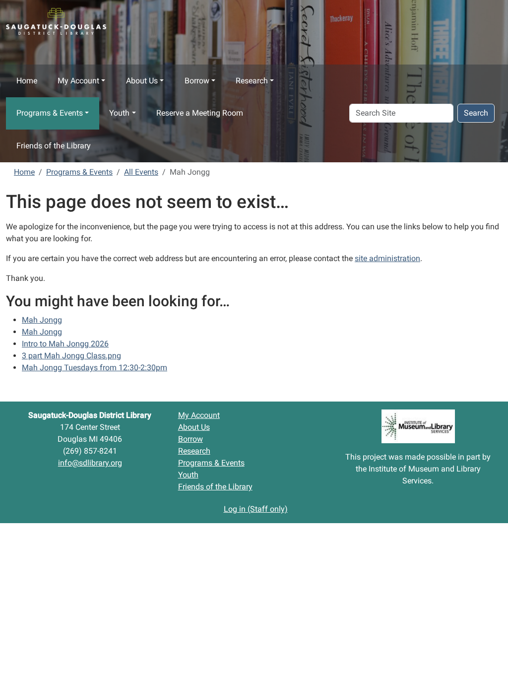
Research (252, 80)
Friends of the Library (53, 145)
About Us (142, 80)
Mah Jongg (42, 320)
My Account (78, 80)
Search (476, 113)
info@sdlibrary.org (90, 463)
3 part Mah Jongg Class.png (71, 355)
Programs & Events (49, 113)
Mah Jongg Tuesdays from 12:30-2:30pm (94, 367)
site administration (387, 258)
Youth (119, 113)
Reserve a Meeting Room (199, 113)
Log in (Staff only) (256, 509)
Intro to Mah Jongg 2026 (65, 343)
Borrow (197, 80)
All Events (141, 172)
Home (26, 80)
